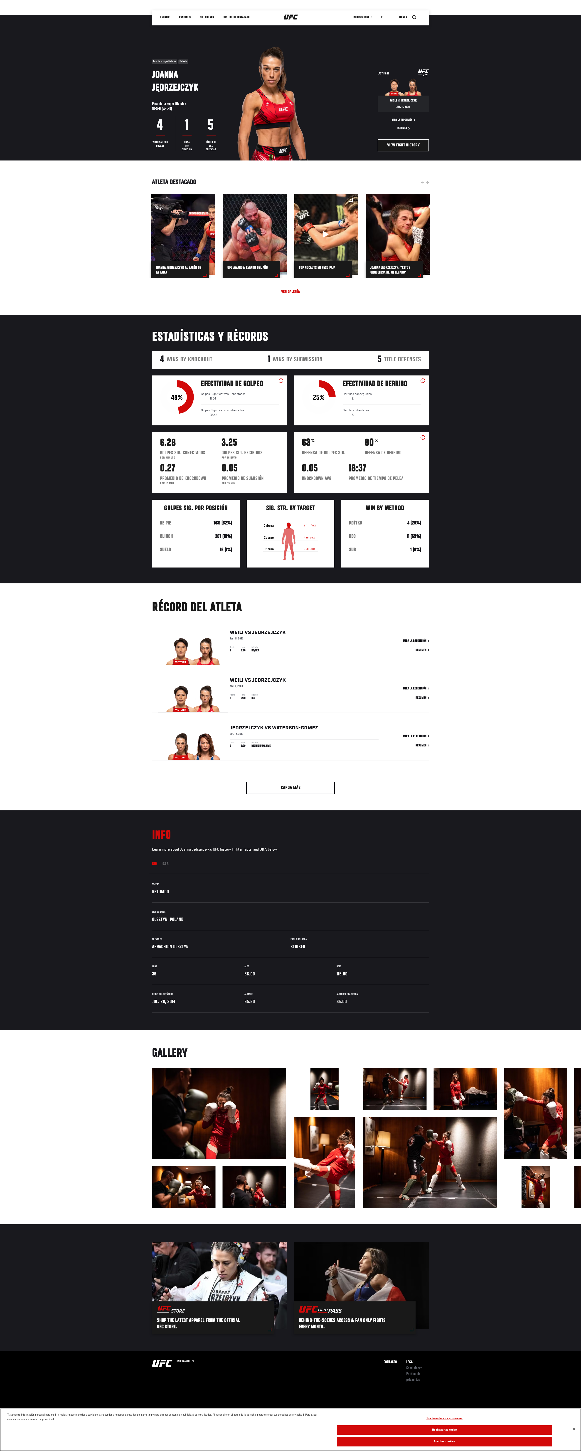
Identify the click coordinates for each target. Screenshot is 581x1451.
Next (427, 182)
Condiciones (414, 1368)
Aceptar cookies (444, 1441)
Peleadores (206, 17)
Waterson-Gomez (295, 728)
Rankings (185, 17)
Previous (422, 182)
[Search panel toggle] (414, 17)
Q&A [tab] (165, 864)
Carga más (290, 787)
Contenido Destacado (236, 17)
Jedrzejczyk (269, 632)
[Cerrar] (574, 1429)
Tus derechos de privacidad (444, 1418)
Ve (382, 17)
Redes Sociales (362, 17)
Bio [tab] (154, 864)
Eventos (165, 17)
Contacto (390, 1362)
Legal (410, 1362)
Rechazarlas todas (444, 1430)
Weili (237, 632)
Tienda (403, 17)
